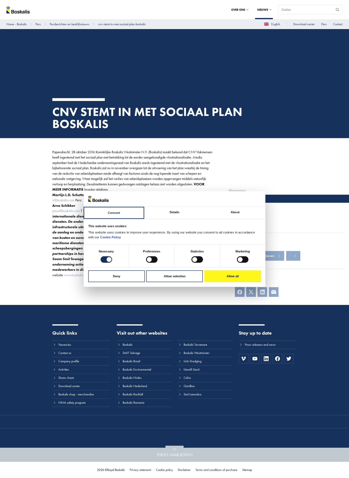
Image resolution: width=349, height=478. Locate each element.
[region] (288, 166)
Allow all (233, 276)
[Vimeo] (243, 358)
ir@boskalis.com (63, 200)
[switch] (152, 259)
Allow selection (174, 276)
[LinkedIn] (262, 292)
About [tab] (235, 212)
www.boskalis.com (76, 275)
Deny (116, 276)
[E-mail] (274, 292)
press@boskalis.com (66, 210)
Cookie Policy (110, 237)
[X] (251, 292)
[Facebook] (240, 292)
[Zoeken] (337, 10)
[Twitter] (289, 358)
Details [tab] (175, 212)
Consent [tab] (114, 212)
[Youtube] (255, 358)
